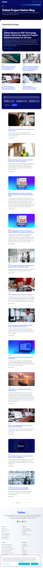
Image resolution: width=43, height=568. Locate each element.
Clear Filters (7, 104)
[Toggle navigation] (40, 1)
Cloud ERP (3, 531)
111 (25, 502)
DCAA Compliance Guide (6, 551)
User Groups (24, 551)
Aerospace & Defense (26, 528)
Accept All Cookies (34, 563)
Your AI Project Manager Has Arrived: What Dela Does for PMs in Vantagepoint (20, 456)
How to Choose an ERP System (7, 547)
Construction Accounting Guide (7, 553)
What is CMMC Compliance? (7, 550)
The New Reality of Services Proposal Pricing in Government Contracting (30, 88)
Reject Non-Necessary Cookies (24, 563)
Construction (24, 531)
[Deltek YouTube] (22, 521)
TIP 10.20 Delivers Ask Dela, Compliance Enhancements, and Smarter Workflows (18, 488)
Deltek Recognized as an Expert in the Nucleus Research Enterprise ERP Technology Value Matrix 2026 (21, 195)
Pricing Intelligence (5, 534)
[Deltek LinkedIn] (17, 521)
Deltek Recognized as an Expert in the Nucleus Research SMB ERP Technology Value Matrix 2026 (21, 231)
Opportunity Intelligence (6, 533)
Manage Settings (6, 563)
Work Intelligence (5, 537)
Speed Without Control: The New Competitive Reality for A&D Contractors (9, 68)
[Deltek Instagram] (25, 521)
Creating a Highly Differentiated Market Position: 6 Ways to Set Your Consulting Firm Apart (21, 266)
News (23, 548)
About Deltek (24, 544)
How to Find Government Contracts (8, 548)
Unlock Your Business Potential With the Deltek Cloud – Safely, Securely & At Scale (20, 326)
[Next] (29, 502)
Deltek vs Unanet (5, 554)
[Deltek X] (20, 521)
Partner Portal (24, 553)
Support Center (25, 554)
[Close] (38, 556)
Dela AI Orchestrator (5, 530)
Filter (14, 104)
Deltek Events (24, 550)
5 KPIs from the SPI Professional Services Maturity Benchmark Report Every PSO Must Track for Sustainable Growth (31, 68)
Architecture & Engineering (27, 530)
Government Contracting (26, 534)
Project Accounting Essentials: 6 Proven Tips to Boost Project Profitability (20, 426)
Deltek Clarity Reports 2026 (7, 544)
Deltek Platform (4, 528)
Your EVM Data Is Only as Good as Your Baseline (20, 294)
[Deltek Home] (4, 2)
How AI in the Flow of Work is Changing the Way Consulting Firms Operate (8, 88)
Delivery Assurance (5, 538)
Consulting (24, 533)
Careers (23, 547)
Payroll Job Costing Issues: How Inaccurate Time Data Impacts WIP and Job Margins (20, 160)
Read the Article (7, 48)
